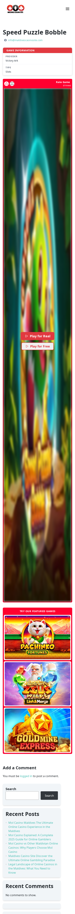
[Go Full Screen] (12, 83)
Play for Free (40, 346)
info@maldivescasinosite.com (25, 40)
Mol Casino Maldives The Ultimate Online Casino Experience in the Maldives (30, 827)
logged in (26, 776)
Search (11, 789)
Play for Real (40, 336)
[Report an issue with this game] (6, 83)
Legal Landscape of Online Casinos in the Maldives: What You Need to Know (32, 868)
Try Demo (37, 637)
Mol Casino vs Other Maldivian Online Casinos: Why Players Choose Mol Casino (33, 848)
